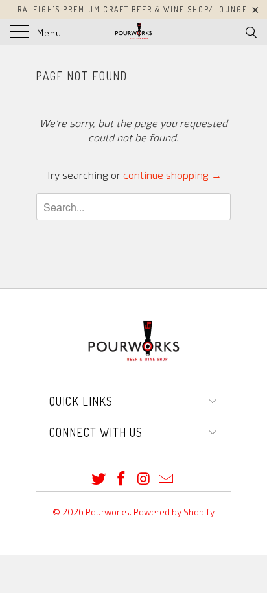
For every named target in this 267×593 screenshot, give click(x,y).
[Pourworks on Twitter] (99, 479)
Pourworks (108, 511)
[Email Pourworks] (166, 479)
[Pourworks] (133, 32)
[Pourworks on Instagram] (144, 479)
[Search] (250, 31)
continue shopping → (172, 175)
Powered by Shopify (174, 511)
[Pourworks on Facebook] (122, 479)
